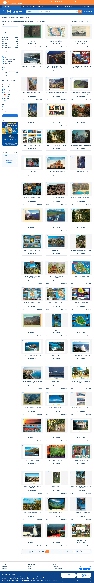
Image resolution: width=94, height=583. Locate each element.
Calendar (29, 568)
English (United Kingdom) (85, 6)
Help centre (55, 566)
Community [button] (32, 6)
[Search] (80, 11)
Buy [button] (23, 6)
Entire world (6, 106)
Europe (4, 32)
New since (6, 72)
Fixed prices (7, 57)
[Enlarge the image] (32, 31)
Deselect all (4, 102)
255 (43, 551)
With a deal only (7, 82)
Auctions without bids (9, 61)
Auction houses (8, 63)
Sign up (7, 6)
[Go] (77, 551)
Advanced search (88, 11)
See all (16, 24)
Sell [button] (27, 6)
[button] (76, 11)
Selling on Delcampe (57, 569)
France (4, 34)
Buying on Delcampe (57, 568)
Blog (28, 566)
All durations (6, 70)
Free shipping (7, 84)
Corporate (4, 568)
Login (16, 6)
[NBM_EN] (10, 128)
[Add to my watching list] (41, 26)
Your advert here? (11, 147)
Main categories (6, 28)
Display (75, 21)
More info (55, 580)
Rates (3, 569)
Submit (10, 115)
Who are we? (5, 566)
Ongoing (5, 56)
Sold (5, 65)
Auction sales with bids (10, 59)
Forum (28, 569)
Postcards (5, 30)
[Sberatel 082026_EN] (10, 140)
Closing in (6, 75)
